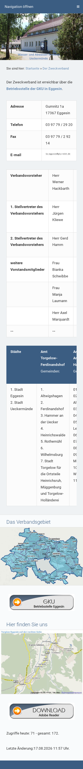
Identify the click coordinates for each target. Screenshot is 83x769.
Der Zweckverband (56, 68)
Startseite (32, 68)
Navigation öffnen (19, 6)
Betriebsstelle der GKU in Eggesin (34, 89)
